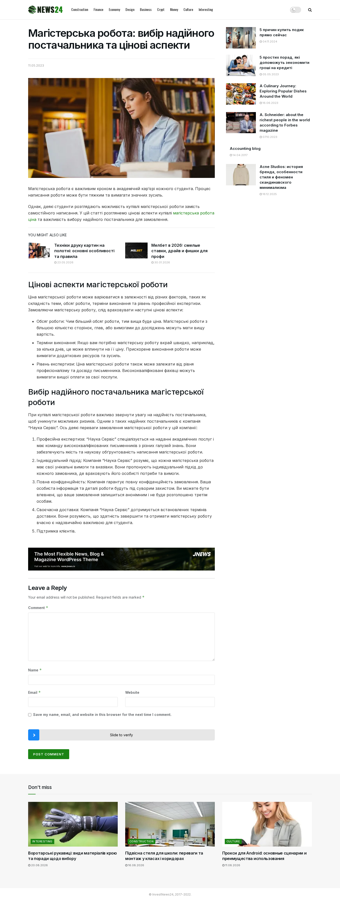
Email (34, 692)
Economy (114, 9)
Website (132, 692)
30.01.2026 (162, 262)
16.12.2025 (269, 194)
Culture (188, 9)
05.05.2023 (270, 74)
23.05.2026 (65, 262)
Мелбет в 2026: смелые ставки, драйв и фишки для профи (179, 251)
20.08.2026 (39, 865)
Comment (38, 607)
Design (129, 9)
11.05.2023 (36, 65)
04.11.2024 (269, 41)
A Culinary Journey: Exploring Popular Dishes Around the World (283, 91)
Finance (98, 9)
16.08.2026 (135, 865)
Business (146, 9)
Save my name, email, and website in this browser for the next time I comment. (102, 714)
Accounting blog (245, 148)
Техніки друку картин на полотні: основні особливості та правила (84, 251)
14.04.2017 (239, 155)
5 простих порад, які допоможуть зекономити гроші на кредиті (284, 62)
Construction (79, 9)
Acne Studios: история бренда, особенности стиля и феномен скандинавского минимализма (281, 177)
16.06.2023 (270, 103)
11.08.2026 (232, 865)
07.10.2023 (269, 137)
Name (35, 670)
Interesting (206, 9)
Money (174, 9)
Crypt (161, 9)
